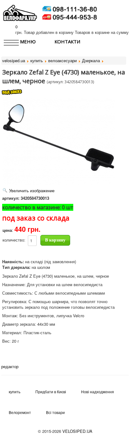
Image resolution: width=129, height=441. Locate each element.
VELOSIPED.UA (77, 431)
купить (14, 391)
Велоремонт (20, 412)
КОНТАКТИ (67, 41)
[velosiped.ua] (20, 12)
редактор (9, 366)
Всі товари (55, 412)
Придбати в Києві (50, 391)
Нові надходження (97, 391)
